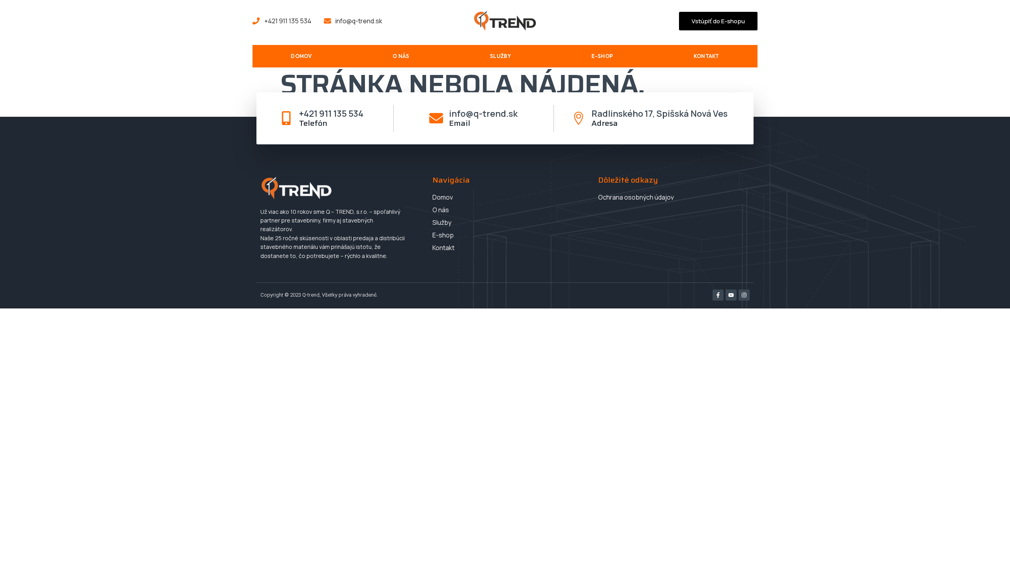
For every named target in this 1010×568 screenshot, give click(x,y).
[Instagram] (744, 295)
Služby (500, 56)
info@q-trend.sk (483, 114)
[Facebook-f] (718, 295)
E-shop (602, 56)
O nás (401, 56)
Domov (301, 56)
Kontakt (706, 56)
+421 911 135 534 (331, 114)
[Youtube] (731, 295)
